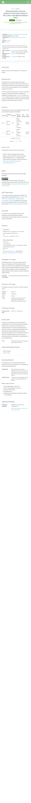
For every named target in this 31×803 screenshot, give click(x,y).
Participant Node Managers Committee (18, 204)
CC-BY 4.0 (9, 40)
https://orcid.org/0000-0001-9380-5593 (13, 252)
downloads (19, 95)
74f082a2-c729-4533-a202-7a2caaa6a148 (17, 34)
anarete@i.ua (6, 236)
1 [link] (16, 141)
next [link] (20, 141)
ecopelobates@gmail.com (9, 251)
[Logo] (3, 2)
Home (12, 8)
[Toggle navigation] (28, 2)
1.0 (4, 132)
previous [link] (12, 141)
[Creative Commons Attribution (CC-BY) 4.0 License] (5, 178)
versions (4, 97)
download (14, 50)
